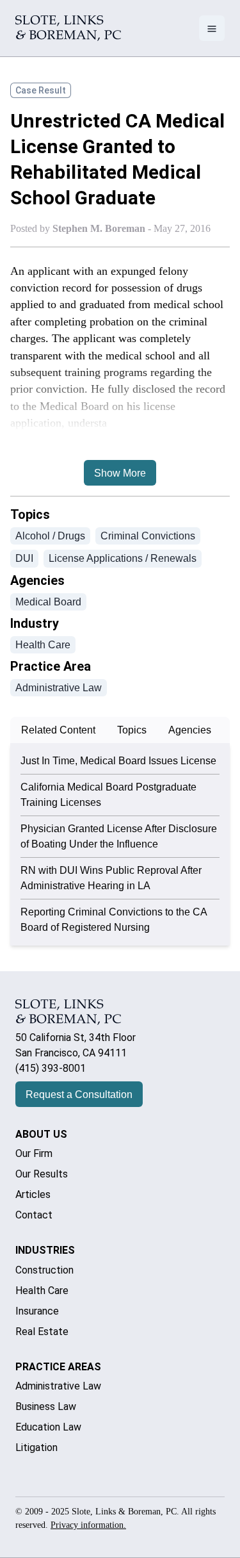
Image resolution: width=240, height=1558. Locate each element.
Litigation (36, 1447)
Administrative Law (58, 1386)
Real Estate (41, 1331)
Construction (44, 1270)
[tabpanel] (120, 844)
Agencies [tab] (189, 730)
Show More (120, 473)
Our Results (41, 1174)
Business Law (45, 1406)
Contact (33, 1215)
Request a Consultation (79, 1094)
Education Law (48, 1427)
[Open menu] (212, 28)
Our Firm (33, 1153)
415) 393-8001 (52, 1068)
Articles (33, 1194)
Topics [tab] (132, 730)
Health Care (41, 1290)
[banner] (68, 28)
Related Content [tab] (58, 730)
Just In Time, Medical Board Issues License (118, 760)
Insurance (37, 1311)
